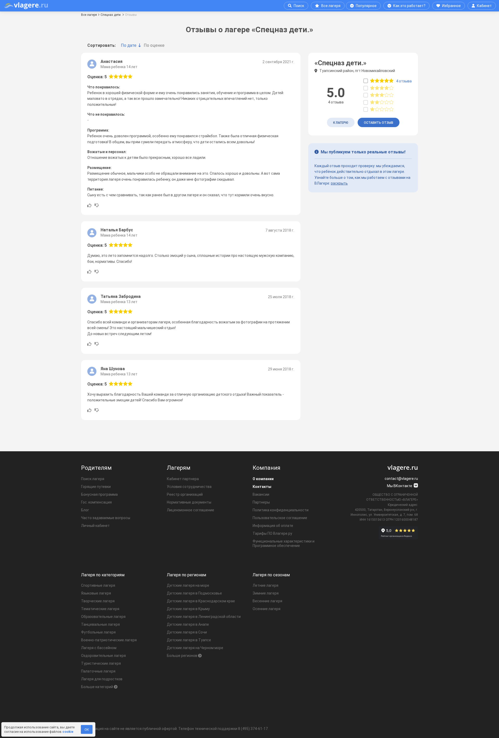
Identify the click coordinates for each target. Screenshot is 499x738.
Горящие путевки (96, 487)
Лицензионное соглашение (190, 510)
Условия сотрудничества (189, 487)
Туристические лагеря (101, 663)
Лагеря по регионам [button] (186, 574)
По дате (128, 45)
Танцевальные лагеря (100, 624)
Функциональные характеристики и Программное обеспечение (283, 543)
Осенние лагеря (266, 609)
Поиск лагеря (92, 479)
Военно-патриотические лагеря (109, 640)
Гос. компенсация (96, 502)
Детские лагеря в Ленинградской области (204, 617)
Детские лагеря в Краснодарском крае (201, 601)
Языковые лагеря (96, 593)
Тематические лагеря (100, 609)
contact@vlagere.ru (401, 478)
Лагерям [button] (179, 468)
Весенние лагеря (267, 601)
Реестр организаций (185, 494)
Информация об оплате (273, 526)
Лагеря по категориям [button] (102, 574)
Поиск (299, 6)
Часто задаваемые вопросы (105, 518)
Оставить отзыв (378, 123)
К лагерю (340, 123)
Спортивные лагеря (98, 585)
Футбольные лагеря (98, 632)
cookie (67, 732)
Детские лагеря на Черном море (195, 648)
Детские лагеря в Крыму (188, 609)
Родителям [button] (96, 468)
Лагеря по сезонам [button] (271, 574)
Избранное (451, 6)
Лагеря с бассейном (98, 648)
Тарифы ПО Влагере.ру (272, 533)
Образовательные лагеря (103, 617)
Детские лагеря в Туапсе (189, 640)
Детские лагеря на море (188, 585)
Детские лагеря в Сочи (187, 632)
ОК (86, 730)
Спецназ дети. (111, 15)
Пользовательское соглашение (280, 518)
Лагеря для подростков (101, 679)
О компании (263, 479)
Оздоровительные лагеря (103, 656)
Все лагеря (330, 6)
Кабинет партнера (183, 479)
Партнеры (261, 502)
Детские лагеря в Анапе (188, 624)
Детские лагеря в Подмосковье (194, 593)
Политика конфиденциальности (280, 510)
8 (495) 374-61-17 (253, 729)
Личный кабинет (95, 526)
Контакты (262, 487)
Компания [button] (266, 468)
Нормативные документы (189, 502)
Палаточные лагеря (98, 671)
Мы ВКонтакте (400, 486)
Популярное (366, 6)
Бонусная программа (99, 494)
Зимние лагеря (266, 593)
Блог (85, 510)
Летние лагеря (265, 585)
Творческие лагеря (98, 601)
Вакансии (261, 494)
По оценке (154, 45)
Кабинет (484, 6)
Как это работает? (409, 6)
